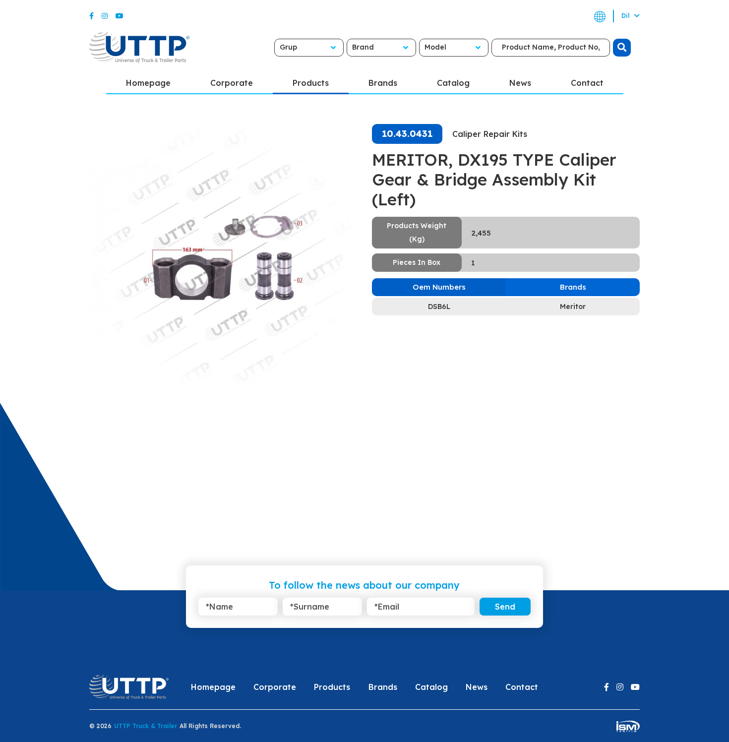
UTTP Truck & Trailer (145, 726)
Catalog (453, 83)
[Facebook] (91, 15)
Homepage (148, 83)
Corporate (231, 83)
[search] (622, 48)
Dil (626, 15)
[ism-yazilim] (628, 726)
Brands (382, 83)
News (520, 83)
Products (311, 83)
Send (505, 607)
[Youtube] (119, 15)
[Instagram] (105, 15)
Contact (587, 83)
